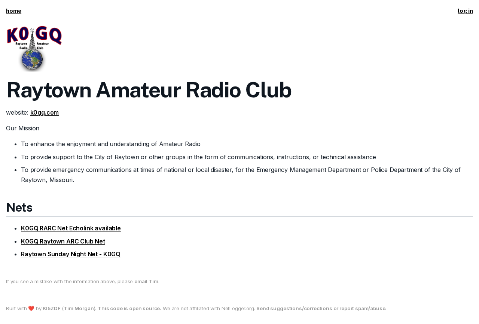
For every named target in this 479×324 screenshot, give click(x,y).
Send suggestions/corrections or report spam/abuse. (321, 308)
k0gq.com (44, 112)
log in (465, 10)
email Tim (146, 281)
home (13, 10)
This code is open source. (129, 308)
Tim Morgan (79, 308)
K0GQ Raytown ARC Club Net (63, 241)
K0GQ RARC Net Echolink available (71, 228)
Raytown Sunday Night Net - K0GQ (70, 254)
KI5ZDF (51, 308)
